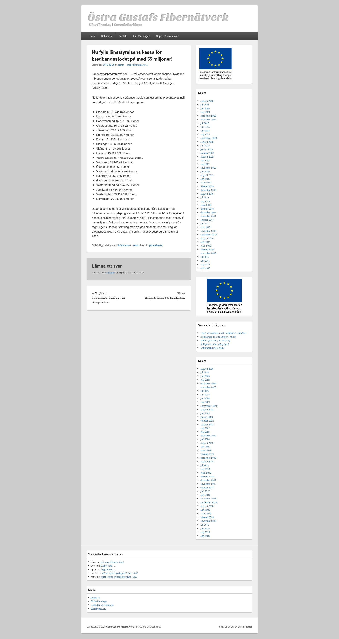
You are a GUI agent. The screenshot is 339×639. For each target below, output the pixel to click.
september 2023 (208, 138)
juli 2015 (204, 256)
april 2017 (205, 227)
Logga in (95, 597)
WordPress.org (98, 608)
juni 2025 (205, 126)
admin (121, 64)
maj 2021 (205, 164)
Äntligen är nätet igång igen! (214, 344)
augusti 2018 (206, 193)
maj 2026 (205, 112)
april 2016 (205, 242)
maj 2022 (205, 160)
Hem (92, 36)
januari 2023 (206, 149)
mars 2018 (205, 205)
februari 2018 (207, 208)
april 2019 (205, 178)
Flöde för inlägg (99, 601)
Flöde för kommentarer (102, 605)
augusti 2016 (206, 238)
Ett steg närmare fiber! (112, 562)
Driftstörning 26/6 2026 (212, 347)
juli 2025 (204, 123)
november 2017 (208, 216)
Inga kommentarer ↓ (137, 64)
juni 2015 (205, 260)
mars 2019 (205, 182)
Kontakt (123, 36)
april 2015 (205, 268)
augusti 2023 (206, 141)
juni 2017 (205, 223)
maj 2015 (205, 264)
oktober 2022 (207, 153)
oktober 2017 (207, 219)
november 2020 (208, 167)
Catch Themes (245, 626)
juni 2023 (205, 145)
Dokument (106, 36)
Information (124, 245)
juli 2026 (204, 104)
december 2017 (208, 212)
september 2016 (208, 234)
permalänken (155, 245)
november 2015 (208, 253)
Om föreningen (141, 36)
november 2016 (208, 230)
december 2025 (208, 115)
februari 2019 (207, 186)
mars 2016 (205, 245)
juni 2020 (205, 171)
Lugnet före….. (108, 565)
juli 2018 (204, 197)
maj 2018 (205, 201)
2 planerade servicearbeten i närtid (218, 336)
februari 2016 (207, 249)
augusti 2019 (206, 175)
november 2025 (208, 119)
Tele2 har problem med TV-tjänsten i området (223, 333)
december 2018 (208, 190)
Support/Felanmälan (167, 36)
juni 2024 (205, 130)
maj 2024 (205, 134)
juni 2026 (205, 108)
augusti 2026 (206, 100)
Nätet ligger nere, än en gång (215, 340)
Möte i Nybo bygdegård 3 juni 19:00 (120, 573)
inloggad (110, 272)
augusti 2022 (206, 156)
